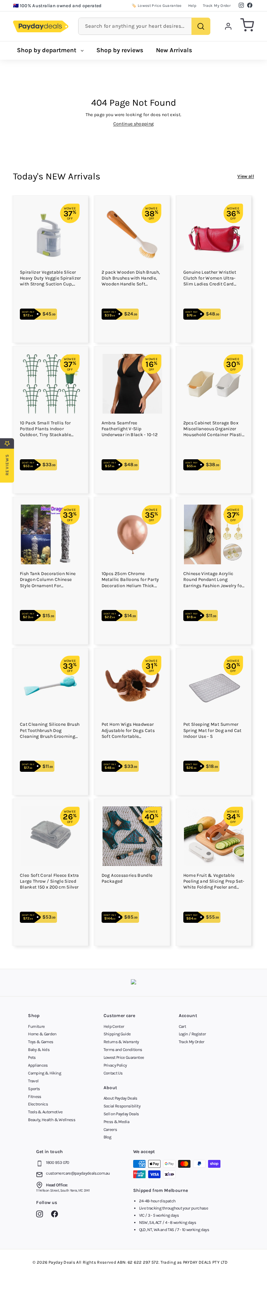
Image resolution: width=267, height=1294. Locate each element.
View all (245, 176)
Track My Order (217, 5)
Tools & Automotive (45, 1111)
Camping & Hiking (44, 1073)
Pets (31, 1057)
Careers (110, 1129)
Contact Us (113, 1073)
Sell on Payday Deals (121, 1113)
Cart (182, 1026)
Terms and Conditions (123, 1049)
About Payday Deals (120, 1098)
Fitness (34, 1096)
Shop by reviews (119, 50)
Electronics (38, 1104)
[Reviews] (133, 982)
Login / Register (192, 1033)
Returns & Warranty (121, 1041)
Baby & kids (38, 1049)
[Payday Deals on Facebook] (56, 1215)
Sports (34, 1088)
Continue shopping (133, 124)
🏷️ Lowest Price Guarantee (156, 5)
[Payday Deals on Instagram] (41, 1215)
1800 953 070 (57, 1162)
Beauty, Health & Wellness (51, 1119)
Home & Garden (42, 1033)
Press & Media (117, 1121)
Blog (107, 1136)
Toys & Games (40, 1041)
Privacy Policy (115, 1065)
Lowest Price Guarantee (124, 1057)
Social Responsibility (122, 1106)
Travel (33, 1080)
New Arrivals (174, 50)
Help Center (114, 1026)
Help (192, 5)
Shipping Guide (117, 1033)
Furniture (36, 1026)
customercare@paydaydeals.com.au (78, 1173)
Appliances (38, 1065)
